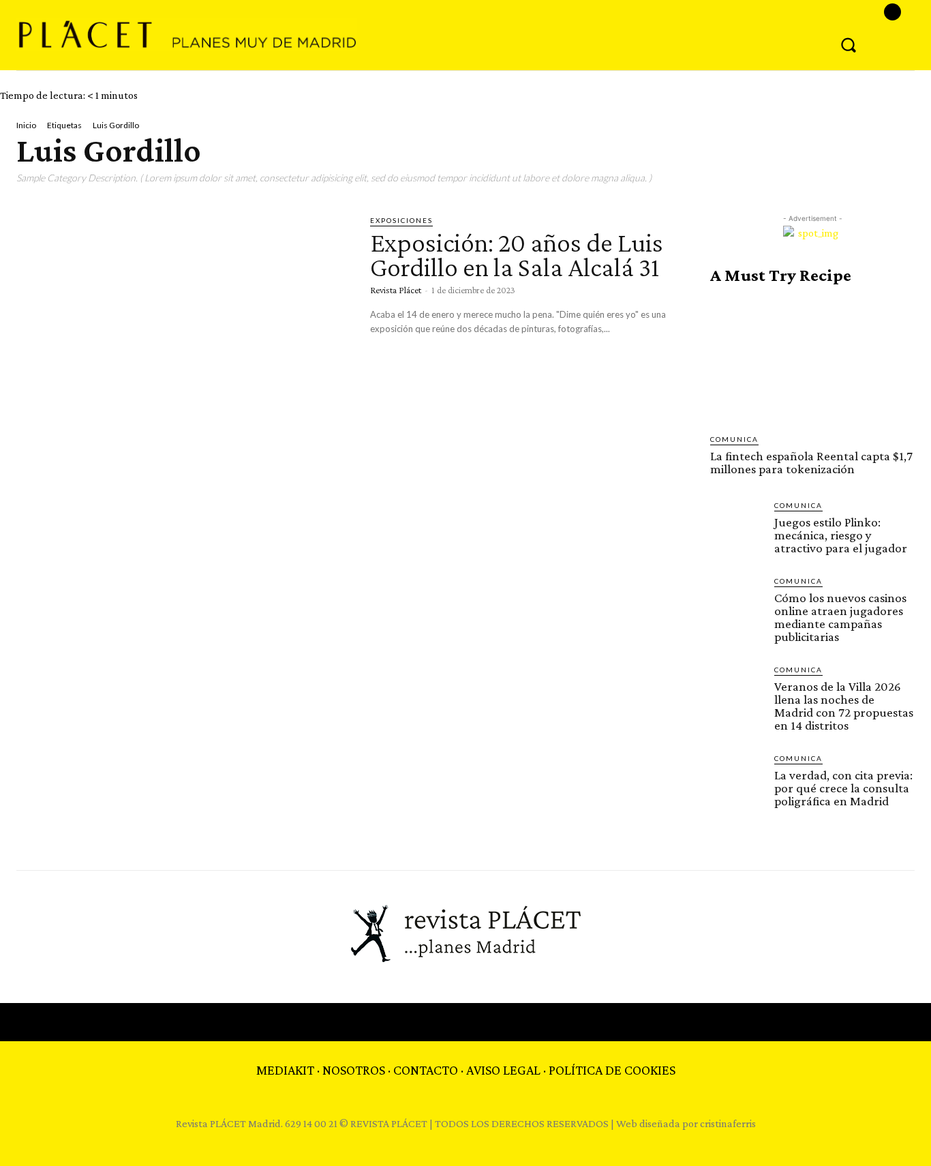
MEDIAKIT (285, 1069)
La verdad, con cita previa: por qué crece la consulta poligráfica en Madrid (843, 788)
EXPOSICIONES (401, 220)
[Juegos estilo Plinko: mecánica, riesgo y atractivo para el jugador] (736, 526)
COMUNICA (734, 439)
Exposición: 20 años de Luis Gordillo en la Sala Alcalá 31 (516, 254)
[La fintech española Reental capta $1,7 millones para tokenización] (812, 359)
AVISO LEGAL (503, 1069)
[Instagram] (892, 11)
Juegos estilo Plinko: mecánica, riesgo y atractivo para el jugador (840, 535)
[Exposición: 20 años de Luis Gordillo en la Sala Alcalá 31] (183, 311)
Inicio (26, 125)
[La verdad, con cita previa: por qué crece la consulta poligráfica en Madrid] (736, 779)
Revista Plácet (395, 289)
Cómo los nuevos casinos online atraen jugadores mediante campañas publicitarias (840, 617)
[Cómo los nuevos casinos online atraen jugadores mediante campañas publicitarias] (736, 602)
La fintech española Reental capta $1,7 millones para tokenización (811, 462)
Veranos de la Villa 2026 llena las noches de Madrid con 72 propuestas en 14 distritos (843, 705)
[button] (848, 44)
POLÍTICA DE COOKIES (612, 1069)
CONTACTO (425, 1069)
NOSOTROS (353, 1069)
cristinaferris (728, 1123)
